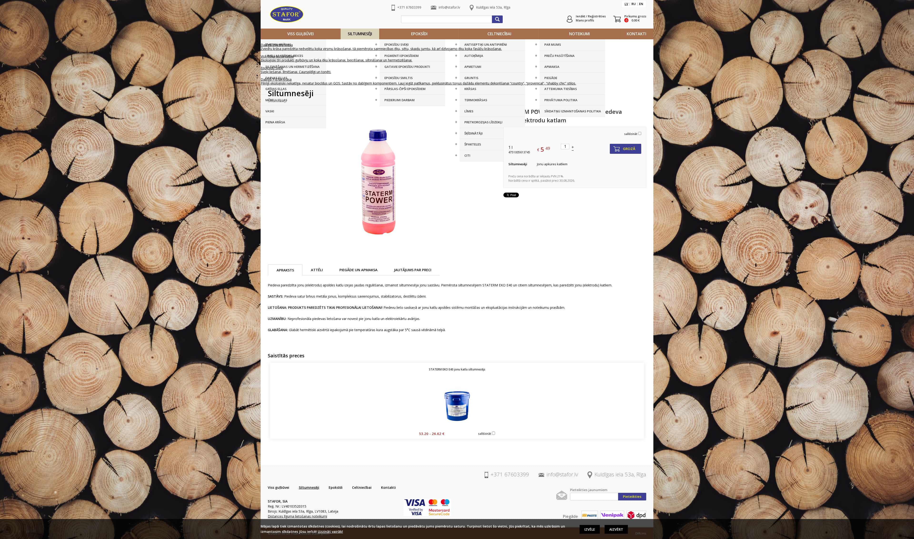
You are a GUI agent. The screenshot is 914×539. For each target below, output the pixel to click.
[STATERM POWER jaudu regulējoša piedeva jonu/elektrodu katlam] (378, 178)
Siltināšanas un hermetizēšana (292, 67)
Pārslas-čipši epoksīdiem (405, 89)
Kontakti (636, 33)
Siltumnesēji (360, 33)
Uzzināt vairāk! (330, 531)
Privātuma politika (560, 100)
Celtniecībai (499, 33)
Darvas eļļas (276, 78)
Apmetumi (472, 67)
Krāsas (470, 89)
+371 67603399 (409, 7)
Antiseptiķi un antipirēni (485, 44)
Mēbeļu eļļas (276, 100)
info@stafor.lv (449, 7)
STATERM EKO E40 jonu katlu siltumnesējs (457, 369)
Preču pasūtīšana (559, 56)
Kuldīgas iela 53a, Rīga (493, 7)
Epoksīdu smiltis (398, 78)
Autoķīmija (473, 56)
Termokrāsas (475, 100)
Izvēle (589, 529)
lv (626, 4)
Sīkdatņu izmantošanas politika (572, 111)
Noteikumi (579, 33)
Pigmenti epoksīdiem (401, 56)
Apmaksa (551, 67)
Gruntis (471, 78)
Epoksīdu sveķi (396, 44)
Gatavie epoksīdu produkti (407, 67)
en (641, 4)
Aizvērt (616, 529)
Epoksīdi (419, 33)
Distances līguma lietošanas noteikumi (297, 516)
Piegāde (550, 78)
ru (633, 4)
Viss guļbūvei (300, 33)
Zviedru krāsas (278, 44)
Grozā (629, 148)
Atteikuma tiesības (560, 89)
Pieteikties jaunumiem (588, 490)
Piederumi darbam (399, 100)
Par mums (552, 44)
